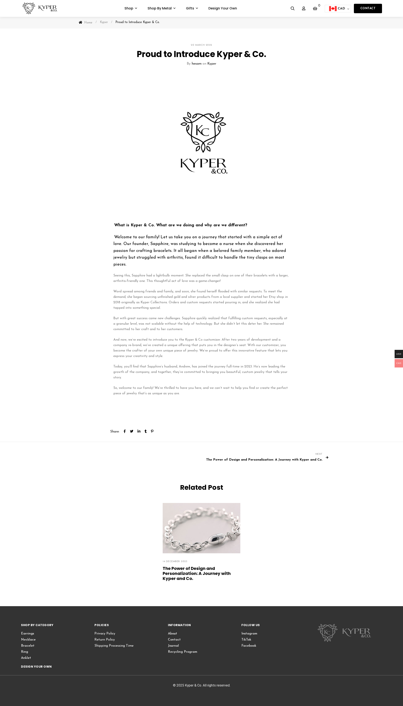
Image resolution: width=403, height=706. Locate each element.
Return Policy (104, 639)
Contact (368, 8)
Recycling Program (182, 652)
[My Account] (303, 8)
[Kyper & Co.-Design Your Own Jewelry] (42, 8)
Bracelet (27, 645)
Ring (24, 652)
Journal (173, 645)
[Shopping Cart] (315, 8)
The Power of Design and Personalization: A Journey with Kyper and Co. (197, 573)
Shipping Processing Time (113, 645)
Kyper (211, 63)
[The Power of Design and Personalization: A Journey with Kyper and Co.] (201, 528)
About (172, 633)
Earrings (27, 633)
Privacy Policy (104, 633)
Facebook (248, 645)
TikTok (246, 639)
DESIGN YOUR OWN (36, 666)
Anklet (26, 658)
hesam (197, 63)
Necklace (28, 639)
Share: (114, 431)
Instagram (249, 633)
